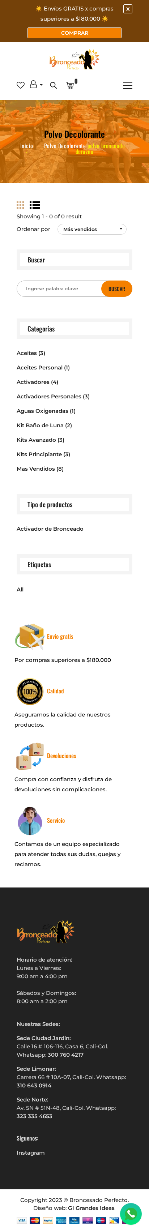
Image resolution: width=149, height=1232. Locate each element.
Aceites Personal (43, 367)
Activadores (37, 381)
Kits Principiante (43, 454)
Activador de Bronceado (50, 528)
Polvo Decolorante (65, 146)
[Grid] (20, 205)
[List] (35, 205)
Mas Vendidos (40, 468)
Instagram (31, 1152)
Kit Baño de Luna (44, 425)
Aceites (31, 353)
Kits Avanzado (40, 439)
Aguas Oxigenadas (46, 410)
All (20, 589)
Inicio (26, 146)
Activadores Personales (53, 396)
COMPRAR (74, 33)
